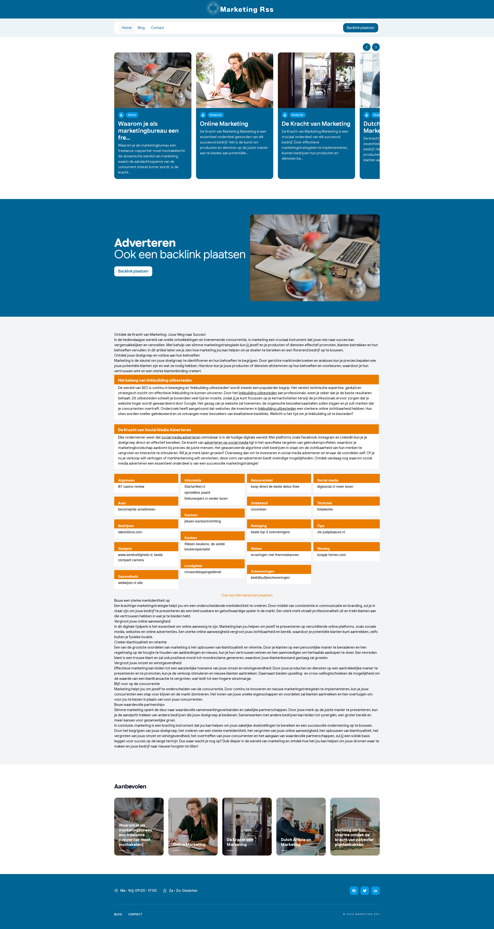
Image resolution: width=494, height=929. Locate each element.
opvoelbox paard (197, 492)
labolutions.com (130, 531)
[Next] (376, 47)
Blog (141, 28)
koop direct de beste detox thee (275, 486)
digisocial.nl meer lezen (335, 486)
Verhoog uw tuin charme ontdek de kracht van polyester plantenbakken (354, 837)
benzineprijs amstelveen (136, 508)
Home (127, 28)
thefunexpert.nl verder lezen (206, 498)
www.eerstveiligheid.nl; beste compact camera (140, 557)
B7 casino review (131, 486)
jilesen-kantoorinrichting (202, 520)
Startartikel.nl (194, 486)
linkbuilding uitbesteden (258, 393)
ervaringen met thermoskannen (275, 554)
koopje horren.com (331, 554)
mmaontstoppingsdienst (202, 571)
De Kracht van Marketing (316, 123)
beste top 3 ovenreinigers (270, 531)
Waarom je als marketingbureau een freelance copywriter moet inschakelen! (135, 835)
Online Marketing (224, 123)
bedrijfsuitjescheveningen (270, 577)
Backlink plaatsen (360, 28)
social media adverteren (181, 437)
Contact (157, 28)
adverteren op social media (226, 442)
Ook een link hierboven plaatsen (247, 595)
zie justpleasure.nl (331, 531)
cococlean (258, 508)
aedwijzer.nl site (130, 582)
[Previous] (366, 47)
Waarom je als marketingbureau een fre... (148, 130)
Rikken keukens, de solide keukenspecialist (204, 546)
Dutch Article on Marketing (296, 842)
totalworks (325, 508)
